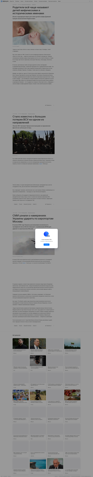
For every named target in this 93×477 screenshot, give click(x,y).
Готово (46, 244)
